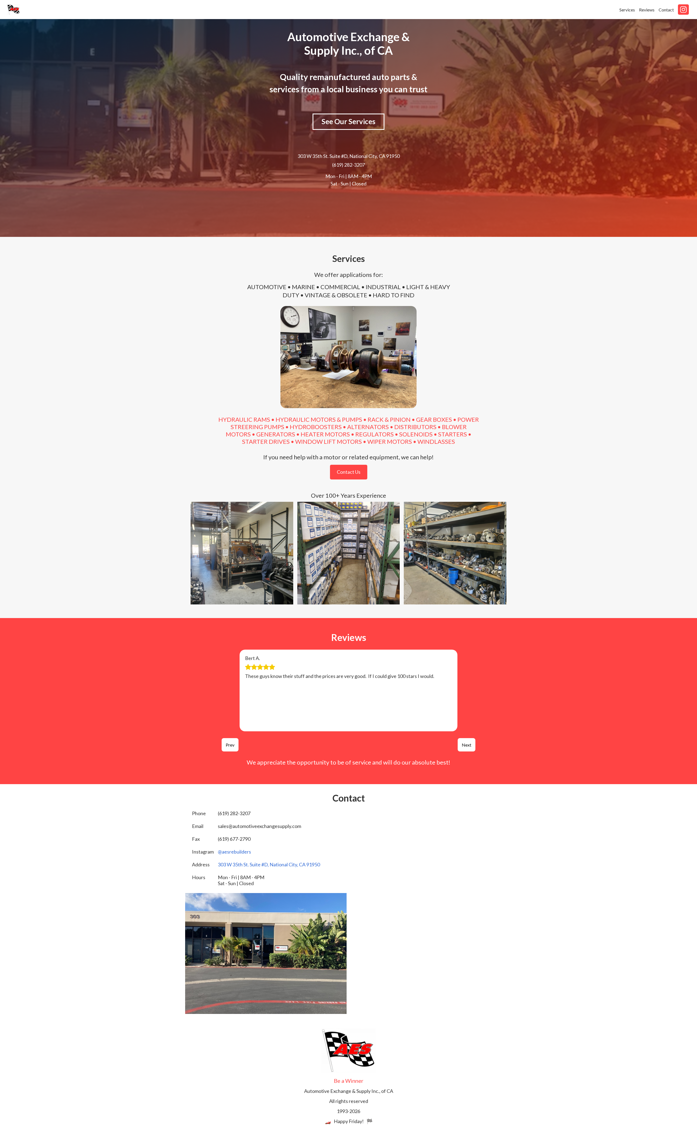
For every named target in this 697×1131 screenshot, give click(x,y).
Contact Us (348, 472)
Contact (666, 9)
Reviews (647, 9)
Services (627, 9)
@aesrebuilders (234, 852)
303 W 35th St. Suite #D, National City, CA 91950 (349, 156)
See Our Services (348, 121)
